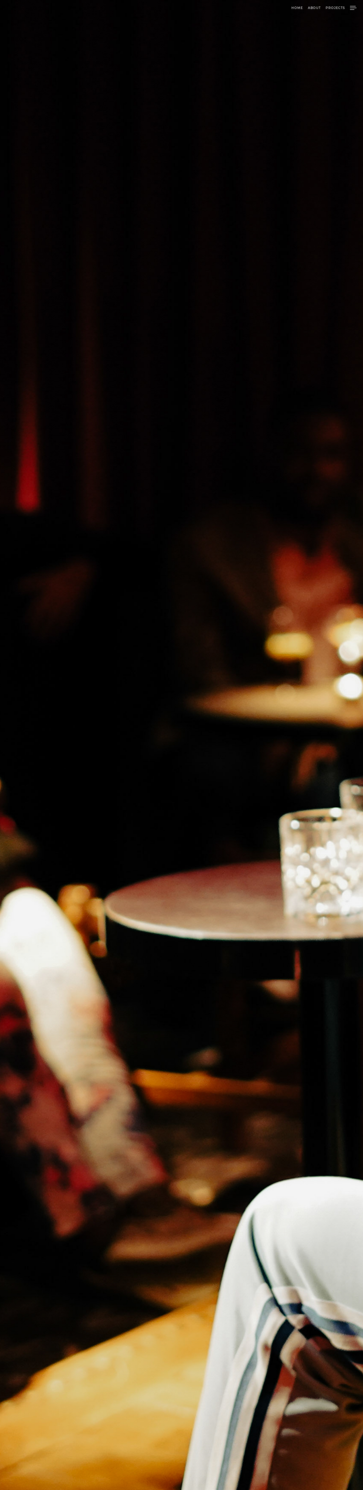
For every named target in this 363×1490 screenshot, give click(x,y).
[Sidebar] (353, 8)
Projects (335, 8)
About (314, 8)
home (297, 8)
